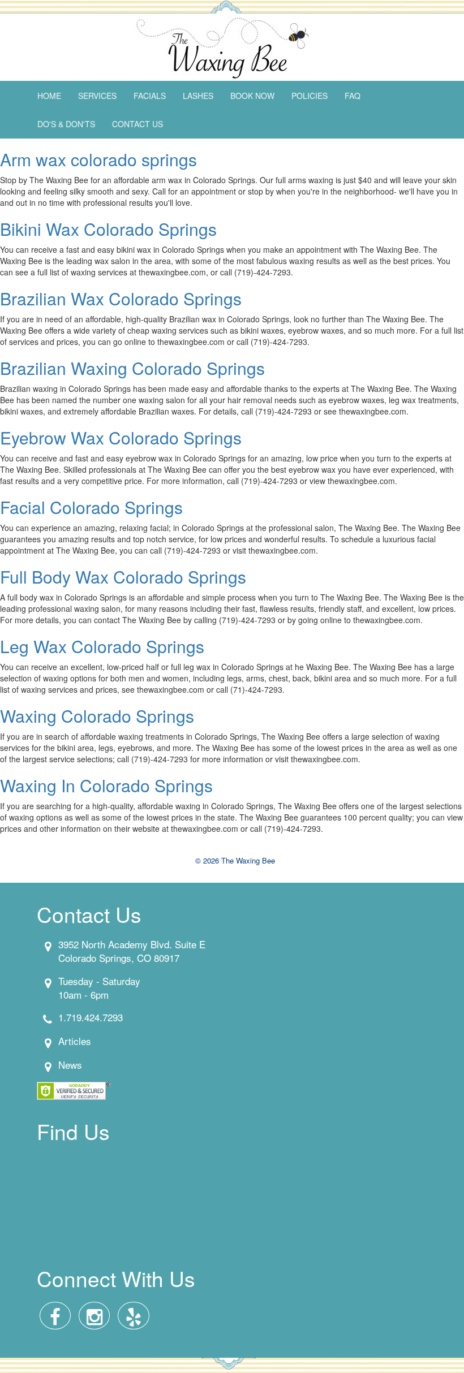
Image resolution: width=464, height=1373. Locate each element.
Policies (309, 95)
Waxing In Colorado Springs (106, 785)
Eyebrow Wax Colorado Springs (121, 437)
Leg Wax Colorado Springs (102, 646)
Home (49, 95)
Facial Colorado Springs (91, 507)
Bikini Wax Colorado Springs (108, 229)
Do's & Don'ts (66, 123)
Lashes (198, 95)
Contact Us (137, 123)
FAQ (352, 95)
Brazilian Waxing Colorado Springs (132, 368)
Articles (74, 1041)
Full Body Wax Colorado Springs (123, 576)
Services (97, 95)
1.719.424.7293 (90, 1017)
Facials (150, 95)
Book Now (252, 95)
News (70, 1064)
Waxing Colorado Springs (97, 715)
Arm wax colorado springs (98, 159)
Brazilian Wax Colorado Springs (121, 298)
